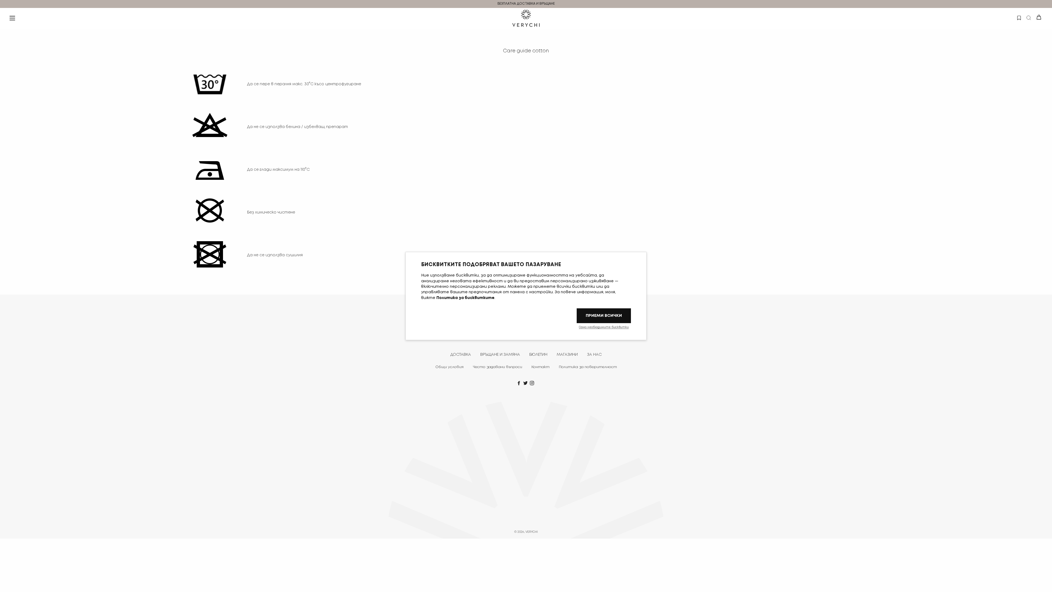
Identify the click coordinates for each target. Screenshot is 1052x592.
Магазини (567, 355)
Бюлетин (538, 355)
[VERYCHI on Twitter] (526, 383)
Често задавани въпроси (497, 367)
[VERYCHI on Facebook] (519, 383)
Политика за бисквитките (465, 298)
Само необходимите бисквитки (604, 327)
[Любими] (1019, 17)
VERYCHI (531, 531)
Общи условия (449, 367)
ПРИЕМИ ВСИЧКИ (604, 316)
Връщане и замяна (500, 355)
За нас (594, 355)
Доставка (460, 355)
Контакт (540, 367)
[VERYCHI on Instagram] (532, 383)
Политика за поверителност (588, 367)
